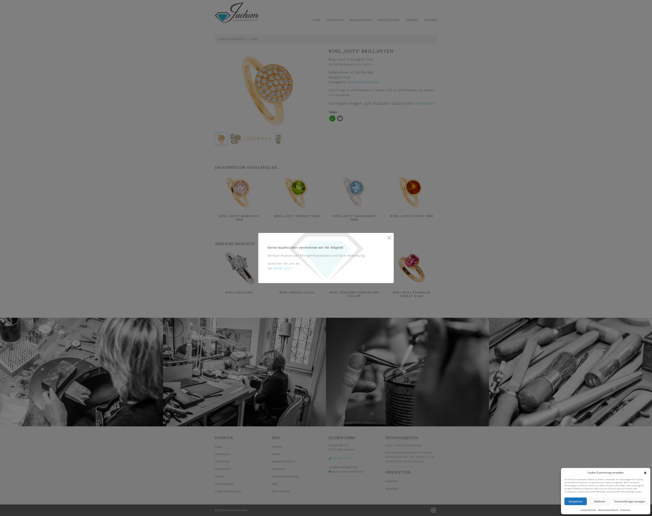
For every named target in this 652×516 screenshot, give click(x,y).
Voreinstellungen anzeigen (629, 501)
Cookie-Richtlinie (588, 509)
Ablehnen (599, 501)
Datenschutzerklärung (608, 509)
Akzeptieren (576, 501)
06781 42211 (284, 268)
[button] (645, 472)
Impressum (625, 509)
